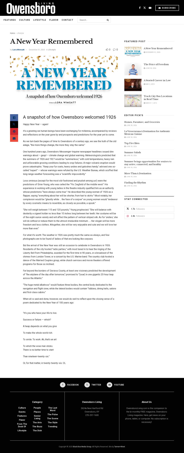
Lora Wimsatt (18, 50)
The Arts (37, 422)
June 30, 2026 (150, 68)
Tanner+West (119, 447)
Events (22, 412)
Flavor (54, 20)
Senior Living (37, 417)
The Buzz (37, 426)
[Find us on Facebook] (139, 8)
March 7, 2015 (151, 103)
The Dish (37, 430)
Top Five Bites (131, 143)
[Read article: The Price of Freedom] (133, 69)
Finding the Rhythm (135, 182)
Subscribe (168, 8)
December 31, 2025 (37, 50)
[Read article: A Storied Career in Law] (133, 85)
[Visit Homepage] (30, 7)
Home (12, 33)
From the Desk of (22, 425)
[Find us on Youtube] (150, 8)
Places (37, 412)
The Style (52, 422)
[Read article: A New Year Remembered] (133, 53)
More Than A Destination (137, 173)
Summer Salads (132, 152)
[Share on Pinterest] (14, 131)
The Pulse (52, 414)
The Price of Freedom (156, 64)
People (37, 408)
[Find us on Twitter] (144, 8)
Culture (24, 20)
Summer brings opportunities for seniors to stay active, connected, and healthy (147, 163)
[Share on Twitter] (14, 124)
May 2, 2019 (149, 84)
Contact (67, 20)
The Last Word (52, 409)
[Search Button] (108, 20)
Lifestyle (39, 20)
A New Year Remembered (158, 48)
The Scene (52, 418)
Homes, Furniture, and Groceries (142, 122)
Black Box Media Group (82, 447)
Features (10, 20)
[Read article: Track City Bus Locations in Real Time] (133, 101)
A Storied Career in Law (157, 80)
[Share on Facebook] (14, 117)
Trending (52, 426)
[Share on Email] (14, 138)
